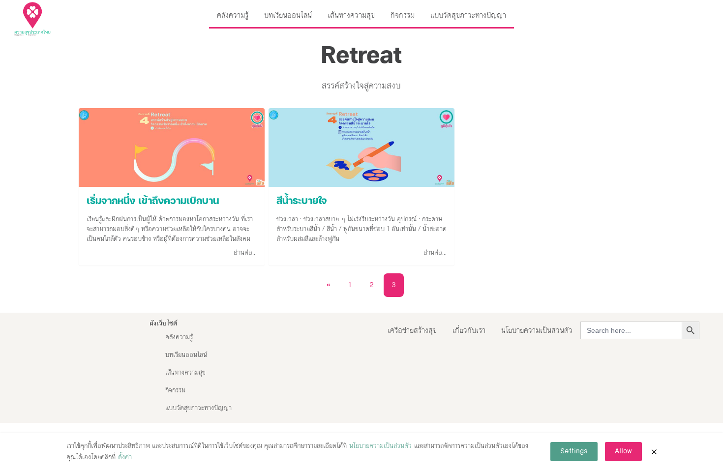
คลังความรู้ (232, 15)
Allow (623, 451)
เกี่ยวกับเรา (468, 330)
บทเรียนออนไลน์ (288, 15)
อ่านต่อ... (245, 253)
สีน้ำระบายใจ (301, 201)
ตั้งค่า (125, 457)
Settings (574, 451)
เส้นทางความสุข (351, 15)
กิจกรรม (403, 15)
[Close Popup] (654, 451)
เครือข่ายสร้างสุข (412, 330)
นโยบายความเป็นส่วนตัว (536, 330)
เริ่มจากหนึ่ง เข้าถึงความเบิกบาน (153, 201)
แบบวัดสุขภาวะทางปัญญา (468, 15)
